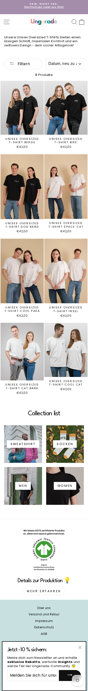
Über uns (44, 608)
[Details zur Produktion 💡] (44, 551)
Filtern (23, 64)
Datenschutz (44, 627)
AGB (44, 634)
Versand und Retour (44, 614)
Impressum (44, 621)
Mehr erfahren (44, 591)
